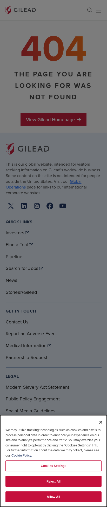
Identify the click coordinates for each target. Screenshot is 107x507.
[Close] (100, 422)
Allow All (53, 496)
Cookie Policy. (21, 455)
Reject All (53, 481)
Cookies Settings (53, 465)
